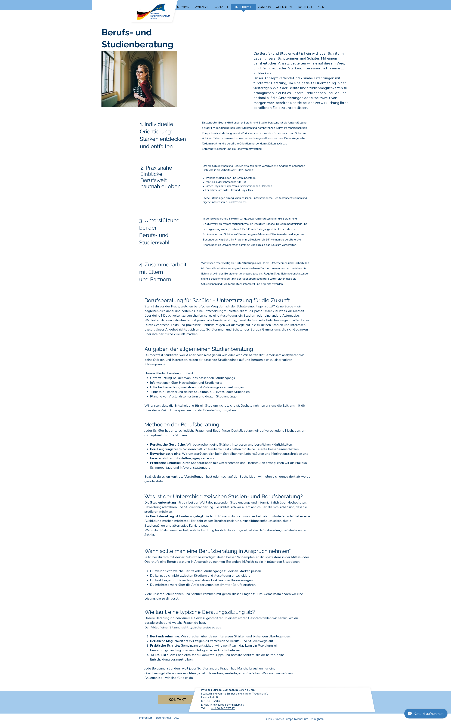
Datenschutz (163, 717)
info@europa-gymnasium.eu (227, 704)
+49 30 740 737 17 (223, 708)
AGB (176, 717)
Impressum (146, 717)
